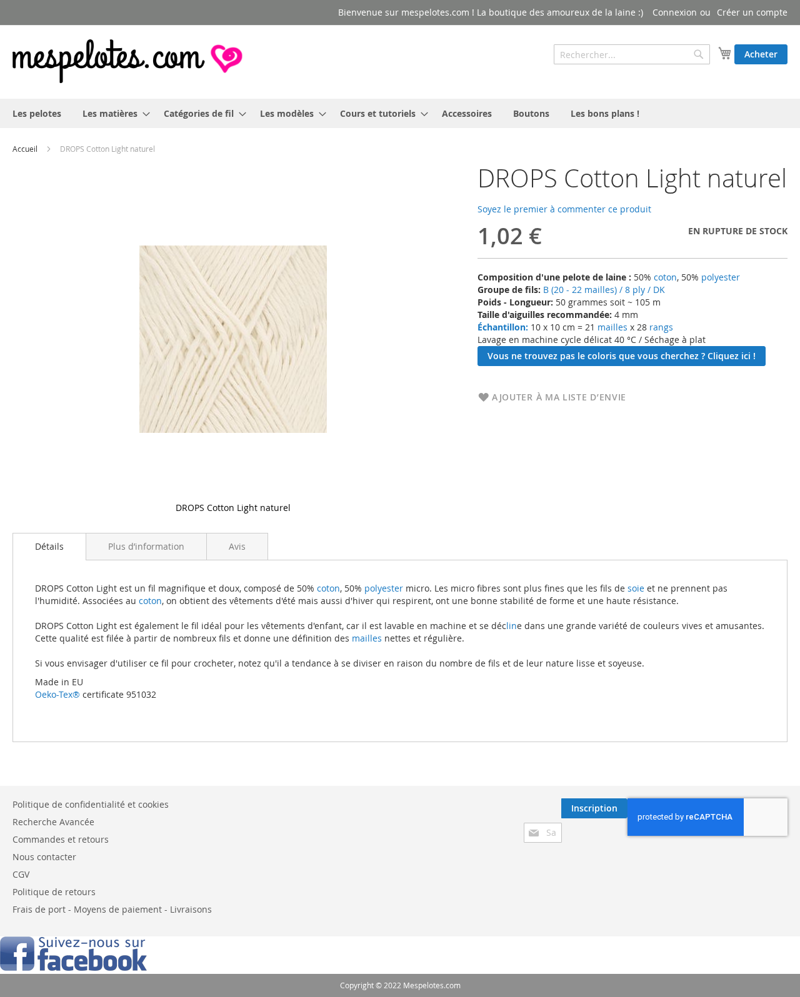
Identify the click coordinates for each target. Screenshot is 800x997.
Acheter (761, 54)
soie (636, 588)
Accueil (25, 149)
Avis (237, 546)
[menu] (400, 113)
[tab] (49, 546)
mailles (611, 327)
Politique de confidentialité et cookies (90, 804)
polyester (720, 277)
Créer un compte (752, 12)
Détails (49, 546)
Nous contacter (44, 857)
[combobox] (632, 54)
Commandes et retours (60, 839)
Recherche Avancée (53, 822)
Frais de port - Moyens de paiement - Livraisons (112, 909)
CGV (20, 874)
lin (511, 626)
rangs (660, 327)
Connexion (674, 12)
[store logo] (128, 61)
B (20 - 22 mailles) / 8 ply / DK (604, 289)
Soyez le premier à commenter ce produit (564, 209)
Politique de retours (54, 892)
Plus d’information (146, 546)
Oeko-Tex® (57, 694)
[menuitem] (37, 113)
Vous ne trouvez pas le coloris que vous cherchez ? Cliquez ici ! (622, 356)
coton (665, 277)
